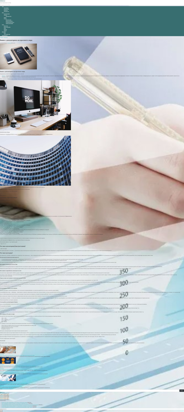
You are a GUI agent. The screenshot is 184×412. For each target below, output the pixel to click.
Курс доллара (1, 395)
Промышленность (5, 35)
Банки (3, 12)
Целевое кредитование (9, 23)
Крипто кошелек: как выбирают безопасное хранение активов (12, 372)
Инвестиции (4, 31)
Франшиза (5, 29)
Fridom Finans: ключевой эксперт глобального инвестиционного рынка (14, 383)
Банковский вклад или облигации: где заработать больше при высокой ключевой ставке (17, 355)
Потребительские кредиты (10, 22)
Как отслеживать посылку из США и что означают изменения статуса (15, 403)
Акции (5, 33)
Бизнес (3, 24)
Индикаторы (6, 10)
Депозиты (5, 15)
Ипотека (5, 17)
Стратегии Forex (6, 9)
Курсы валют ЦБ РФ (4, 393)
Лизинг (5, 28)
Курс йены (2, 399)
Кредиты (5, 18)
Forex (3, 6)
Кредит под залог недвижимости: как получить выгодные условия (14, 402)
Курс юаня (2, 398)
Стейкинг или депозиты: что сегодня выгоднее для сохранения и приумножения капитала (17, 365)
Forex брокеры (6, 7)
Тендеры (5, 30)
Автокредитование (7, 13)
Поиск (1, 388)
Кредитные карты (8, 19)
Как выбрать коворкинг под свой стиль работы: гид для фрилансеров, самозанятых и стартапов (18, 369)
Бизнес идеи (6, 25)
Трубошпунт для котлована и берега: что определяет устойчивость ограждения (17, 405)
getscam (3, 75)
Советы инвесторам (7, 34)
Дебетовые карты (8, 16)
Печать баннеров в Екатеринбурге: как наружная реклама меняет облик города (17, 407)
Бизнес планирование (7, 27)
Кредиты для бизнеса (9, 21)
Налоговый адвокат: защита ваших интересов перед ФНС (11, 386)
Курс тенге (2, 397)
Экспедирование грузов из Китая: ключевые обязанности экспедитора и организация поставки (20, 404)
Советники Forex (6, 11)
